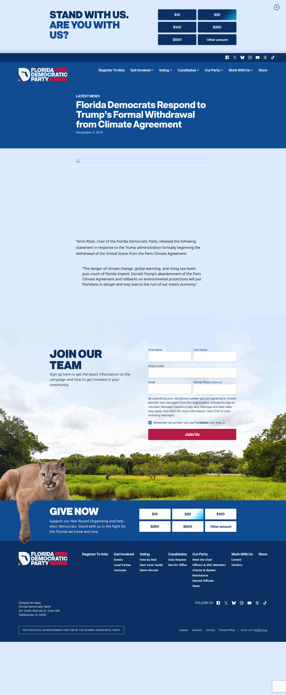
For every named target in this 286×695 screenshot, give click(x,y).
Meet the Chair (202, 559)
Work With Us (239, 70)
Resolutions (200, 575)
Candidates (187, 70)
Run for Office (177, 565)
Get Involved (140, 70)
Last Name (200, 349)
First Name (155, 349)
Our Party (212, 70)
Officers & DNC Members (209, 565)
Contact (210, 630)
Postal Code (156, 366)
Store (263, 70)
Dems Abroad (149, 570)
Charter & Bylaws (204, 570)
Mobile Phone (207, 382)
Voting (164, 70)
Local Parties (122, 565)
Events (118, 559)
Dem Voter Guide (151, 565)
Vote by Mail (148, 559)
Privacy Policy (227, 630)
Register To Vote (112, 70)
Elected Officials (203, 580)
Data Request (177, 559)
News (196, 586)
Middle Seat (260, 630)
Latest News (88, 95)
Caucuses (120, 570)
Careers (236, 559)
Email (151, 382)
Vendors (236, 565)
